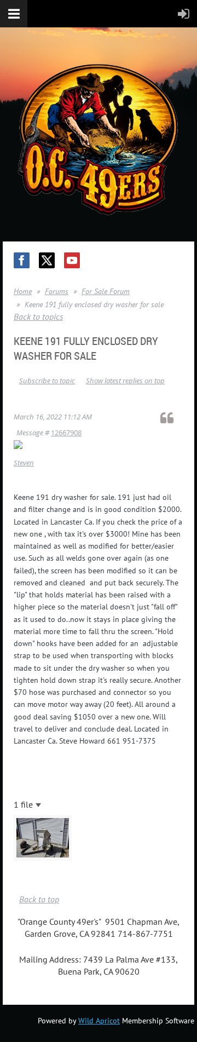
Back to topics (38, 316)
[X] (47, 260)
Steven (24, 463)
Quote (171, 417)
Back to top (39, 899)
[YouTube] (72, 260)
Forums (56, 291)
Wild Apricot (99, 1021)
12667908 (66, 432)
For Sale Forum (106, 291)
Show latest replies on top (125, 380)
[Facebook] (22, 260)
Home (23, 291)
